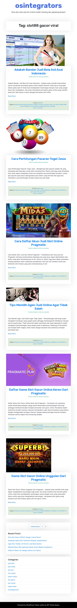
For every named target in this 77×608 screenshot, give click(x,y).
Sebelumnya (35, 526)
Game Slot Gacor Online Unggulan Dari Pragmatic (38, 477)
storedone (45, 76)
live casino (11, 573)
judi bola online (22, 104)
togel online (46, 106)
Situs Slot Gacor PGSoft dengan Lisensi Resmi (24, 537)
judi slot (40, 340)
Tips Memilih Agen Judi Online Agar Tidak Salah (38, 306)
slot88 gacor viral (28, 106)
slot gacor (41, 104)
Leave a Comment (38, 108)
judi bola (40, 102)
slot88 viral (36, 106)
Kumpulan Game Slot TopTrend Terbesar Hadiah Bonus (27, 540)
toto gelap (52, 106)
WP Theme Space (53, 605)
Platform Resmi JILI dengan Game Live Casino (24, 550)
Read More (12, 96)
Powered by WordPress (25, 605)
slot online (56, 104)
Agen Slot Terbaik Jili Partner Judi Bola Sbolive (25, 544)
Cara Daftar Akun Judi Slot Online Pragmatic (39, 243)
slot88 (61, 104)
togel (41, 106)
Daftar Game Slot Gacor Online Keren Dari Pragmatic (38, 391)
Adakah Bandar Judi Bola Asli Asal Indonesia (38, 71)
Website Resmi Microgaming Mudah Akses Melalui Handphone (30, 547)
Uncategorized (13, 590)
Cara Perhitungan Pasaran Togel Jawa (38, 159)
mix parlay (35, 104)
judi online (29, 104)
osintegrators (38, 6)
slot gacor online (48, 104)
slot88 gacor (47, 190)
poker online (12, 576)
